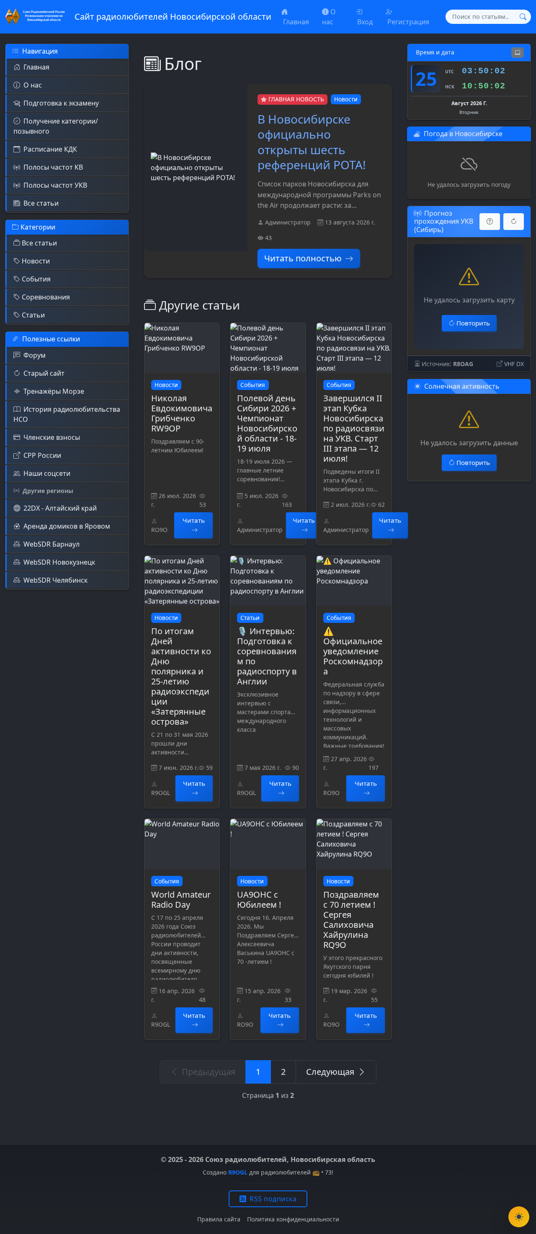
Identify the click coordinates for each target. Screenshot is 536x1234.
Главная (36, 67)
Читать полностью (303, 258)
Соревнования (46, 297)
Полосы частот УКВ (55, 185)
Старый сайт (43, 373)
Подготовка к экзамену (61, 103)
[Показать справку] (489, 221)
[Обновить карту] (513, 221)
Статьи (33, 315)
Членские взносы (51, 437)
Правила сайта (218, 1219)
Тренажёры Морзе (53, 391)
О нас (32, 85)
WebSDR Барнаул (51, 544)
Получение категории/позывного (55, 126)
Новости (36, 261)
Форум (34, 355)
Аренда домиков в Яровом (66, 526)
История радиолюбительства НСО (66, 414)
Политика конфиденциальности (293, 1219)
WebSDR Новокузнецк (59, 562)
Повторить (473, 323)
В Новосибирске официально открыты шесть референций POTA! (312, 142)
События (36, 279)
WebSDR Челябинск (55, 580)
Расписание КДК (50, 149)
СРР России (42, 455)
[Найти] (523, 16)
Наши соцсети (46, 473)
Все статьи (41, 203)
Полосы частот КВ (53, 167)
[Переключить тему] (518, 1216)
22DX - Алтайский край (60, 508)
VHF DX (514, 364)
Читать (194, 520)
